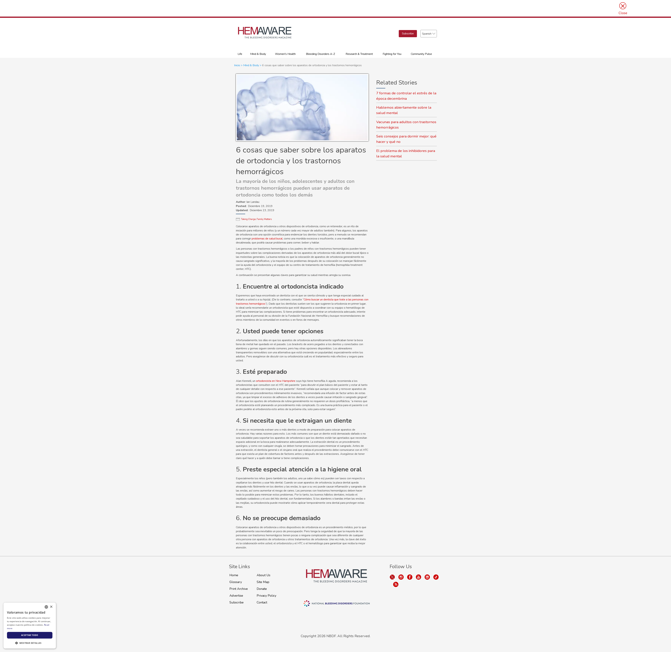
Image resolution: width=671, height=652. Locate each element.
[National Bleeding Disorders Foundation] (336, 580)
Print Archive (238, 589)
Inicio (237, 65)
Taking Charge (248, 219)
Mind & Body (258, 54)
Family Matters (264, 219)
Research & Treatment (359, 54)
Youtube (418, 577)
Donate (262, 589)
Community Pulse (421, 54)
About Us (263, 575)
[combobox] (46, 607)
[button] (29, 643)
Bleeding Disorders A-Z (320, 54)
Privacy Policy (266, 595)
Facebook (409, 577)
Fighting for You (392, 54)
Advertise (236, 595)
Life (240, 54)
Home (233, 575)
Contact (262, 602)
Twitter (392, 577)
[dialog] (29, 626)
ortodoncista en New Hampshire (275, 381)
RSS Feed (395, 584)
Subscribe (408, 33)
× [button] (51, 607)
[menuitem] (240, 54)
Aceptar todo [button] (29, 635)
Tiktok (436, 577)
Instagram (401, 577)
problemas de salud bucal (267, 239)
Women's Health (285, 54)
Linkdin (427, 577)
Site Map (263, 582)
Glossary (235, 582)
